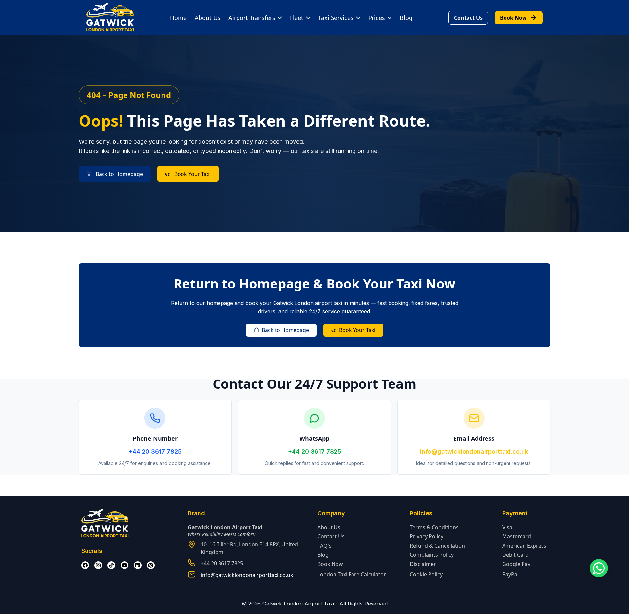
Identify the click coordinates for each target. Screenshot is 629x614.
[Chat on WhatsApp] (599, 568)
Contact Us (468, 17)
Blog (406, 18)
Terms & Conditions (434, 527)
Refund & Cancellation (437, 545)
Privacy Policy (426, 536)
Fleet (296, 18)
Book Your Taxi (192, 173)
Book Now (518, 17)
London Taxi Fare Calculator (351, 574)
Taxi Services (335, 18)
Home (178, 18)
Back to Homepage (119, 173)
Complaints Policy (432, 554)
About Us (207, 18)
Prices (376, 18)
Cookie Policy (426, 574)
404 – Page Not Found (129, 94)
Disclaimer (423, 563)
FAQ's (324, 545)
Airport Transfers (251, 18)
